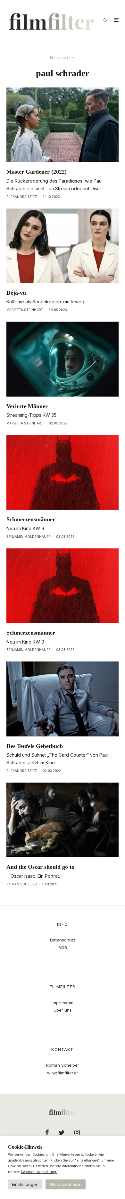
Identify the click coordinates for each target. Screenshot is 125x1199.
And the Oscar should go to (40, 867)
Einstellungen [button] (25, 1184)
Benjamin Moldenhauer (28, 536)
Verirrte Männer (27, 406)
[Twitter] (62, 1132)
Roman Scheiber (21, 884)
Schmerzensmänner (30, 519)
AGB (62, 947)
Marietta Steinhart (24, 310)
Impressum (62, 1002)
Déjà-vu (16, 293)
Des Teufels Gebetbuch (34, 746)
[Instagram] (77, 1132)
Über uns (63, 1010)
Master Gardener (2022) (36, 171)
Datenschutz (62, 939)
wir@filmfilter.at (62, 1072)
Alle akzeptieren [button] (65, 1184)
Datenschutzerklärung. (39, 1172)
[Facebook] (47, 1132)
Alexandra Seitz (21, 197)
